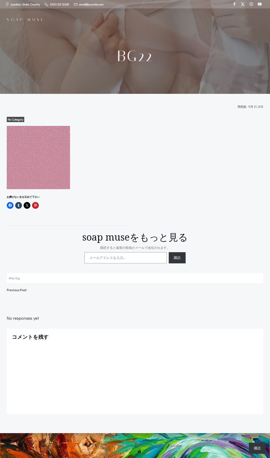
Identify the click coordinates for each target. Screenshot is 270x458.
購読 (177, 257)
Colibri (177, 445)
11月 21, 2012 (255, 107)
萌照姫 (242, 107)
